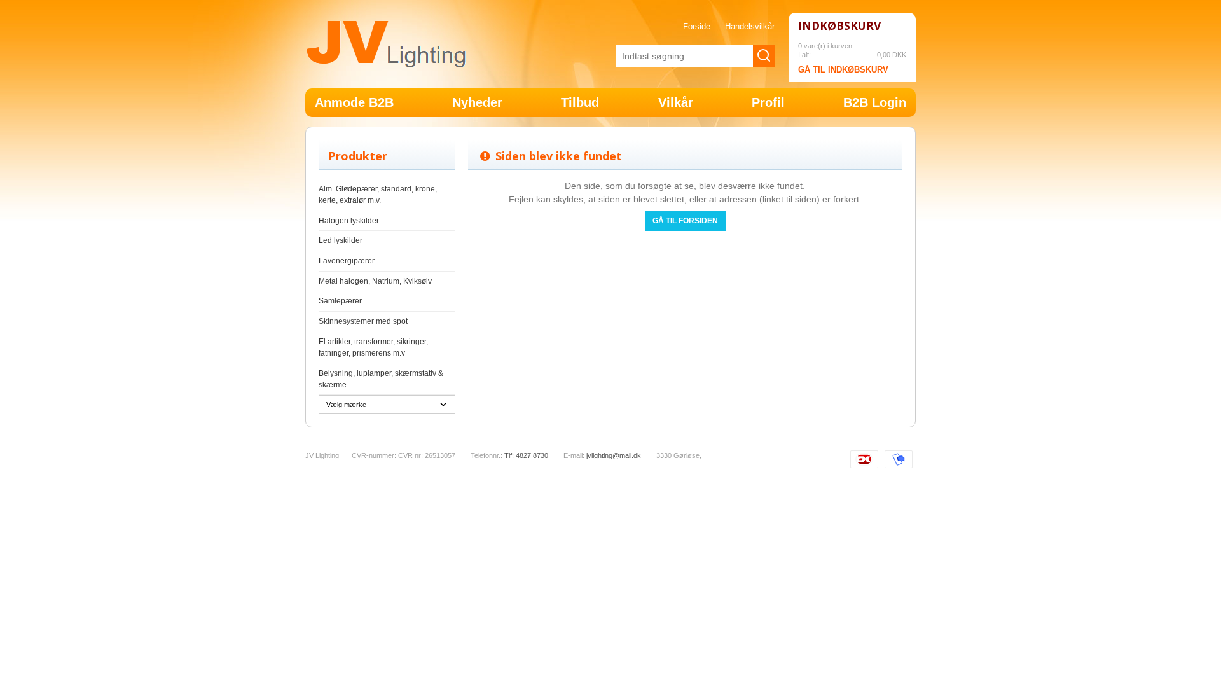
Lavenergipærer (347, 260)
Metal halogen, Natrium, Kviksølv (375, 281)
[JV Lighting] (386, 44)
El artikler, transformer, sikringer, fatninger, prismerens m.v (373, 347)
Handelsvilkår (750, 26)
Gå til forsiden (685, 220)
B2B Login (874, 102)
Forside (696, 26)
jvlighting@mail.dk (613, 455)
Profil (768, 102)
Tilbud (580, 102)
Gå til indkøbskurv (843, 70)
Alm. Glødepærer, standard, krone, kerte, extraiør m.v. (378, 194)
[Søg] (764, 56)
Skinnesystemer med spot (363, 321)
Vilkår (675, 102)
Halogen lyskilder (349, 220)
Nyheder (477, 102)
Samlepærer (340, 300)
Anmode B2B (354, 102)
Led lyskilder (340, 240)
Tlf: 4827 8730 (526, 455)
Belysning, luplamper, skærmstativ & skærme (381, 379)
